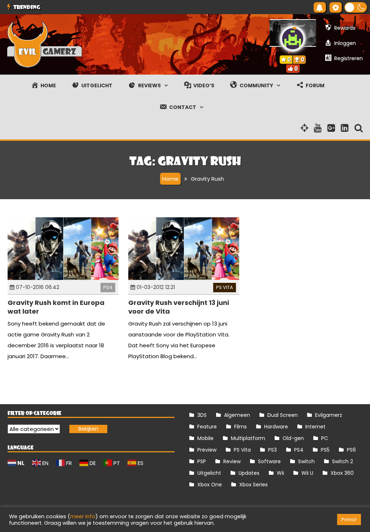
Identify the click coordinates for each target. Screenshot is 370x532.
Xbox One (209, 484)
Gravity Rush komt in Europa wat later (56, 306)
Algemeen (237, 415)
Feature (207, 426)
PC (324, 438)
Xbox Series (253, 484)
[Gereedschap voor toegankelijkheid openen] (336, 7)
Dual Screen (282, 415)
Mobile (205, 438)
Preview (206, 449)
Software (269, 461)
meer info (82, 516)
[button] (355, 7)
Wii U (307, 473)
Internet (315, 426)
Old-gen (293, 438)
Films (240, 426)
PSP (201, 461)
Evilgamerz (328, 415)
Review (232, 461)
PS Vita (224, 287)
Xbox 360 (342, 473)
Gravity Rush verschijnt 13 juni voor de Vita (178, 306)
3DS (202, 415)
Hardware (276, 426)
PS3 (272, 449)
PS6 (351, 449)
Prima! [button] (349, 519)
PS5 (325, 449)
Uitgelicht (209, 473)
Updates (248, 473)
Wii (280, 473)
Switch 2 (342, 461)
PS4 (107, 287)
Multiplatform (248, 438)
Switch (306, 461)
